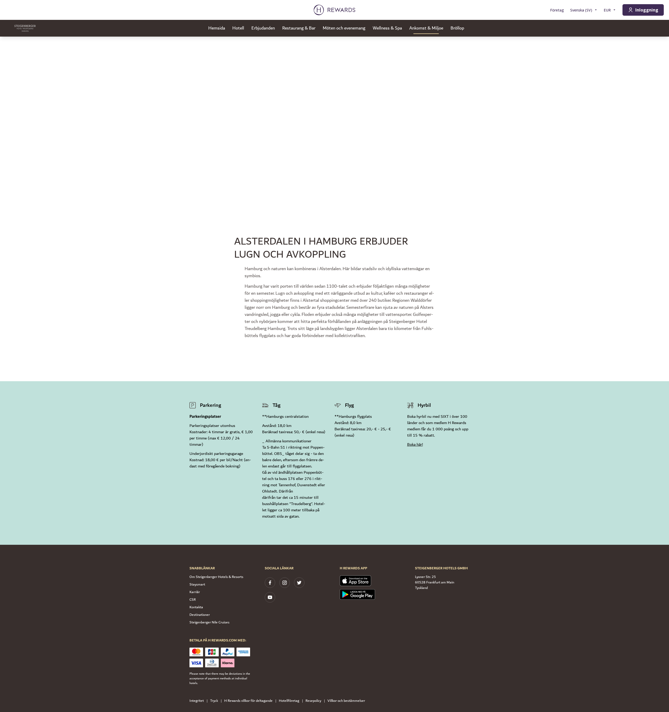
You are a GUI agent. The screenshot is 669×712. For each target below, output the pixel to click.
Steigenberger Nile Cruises (209, 622)
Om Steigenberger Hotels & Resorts (216, 577)
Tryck (214, 701)
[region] (334, 115)
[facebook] (270, 582)
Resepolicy (313, 701)
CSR (192, 600)
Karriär (194, 592)
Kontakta (196, 607)
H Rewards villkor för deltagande (248, 701)
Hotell (238, 28)
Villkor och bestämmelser (346, 701)
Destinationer (199, 615)
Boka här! (415, 444)
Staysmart (197, 584)
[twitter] (299, 582)
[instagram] (284, 582)
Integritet (196, 701)
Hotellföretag (289, 701)
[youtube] (270, 597)
